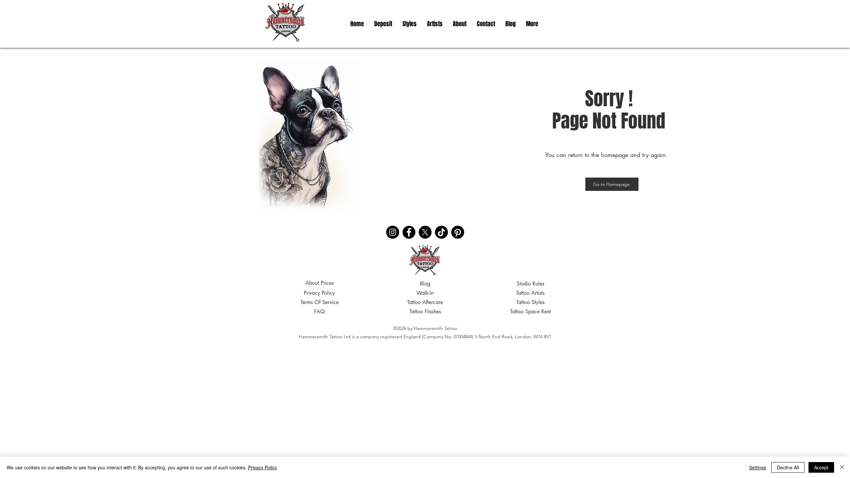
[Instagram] (392, 232)
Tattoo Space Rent (530, 311)
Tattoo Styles (530, 302)
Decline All (788, 467)
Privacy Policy (319, 292)
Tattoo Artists (530, 292)
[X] (425, 232)
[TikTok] (441, 232)
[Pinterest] (457, 232)
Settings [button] (757, 467)
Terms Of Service (319, 302)
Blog (425, 283)
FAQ (319, 311)
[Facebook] (408, 232)
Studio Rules (530, 283)
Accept (821, 467)
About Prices (319, 282)
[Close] (842, 467)
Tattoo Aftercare (425, 302)
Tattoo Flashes (425, 311)
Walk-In (425, 292)
